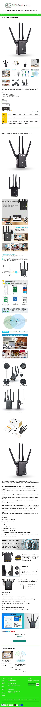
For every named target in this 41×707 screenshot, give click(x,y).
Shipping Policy (20, 699)
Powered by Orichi (36, 111)
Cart (39, 14)
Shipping (8, 96)
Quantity (3, 99)
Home (2, 17)
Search (3, 680)
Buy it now (5, 108)
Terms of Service (9, 699)
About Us (3, 695)
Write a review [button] (19, 640)
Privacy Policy (26, 699)
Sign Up (37, 684)
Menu (3, 14)
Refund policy (15, 699)
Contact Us (4, 693)
